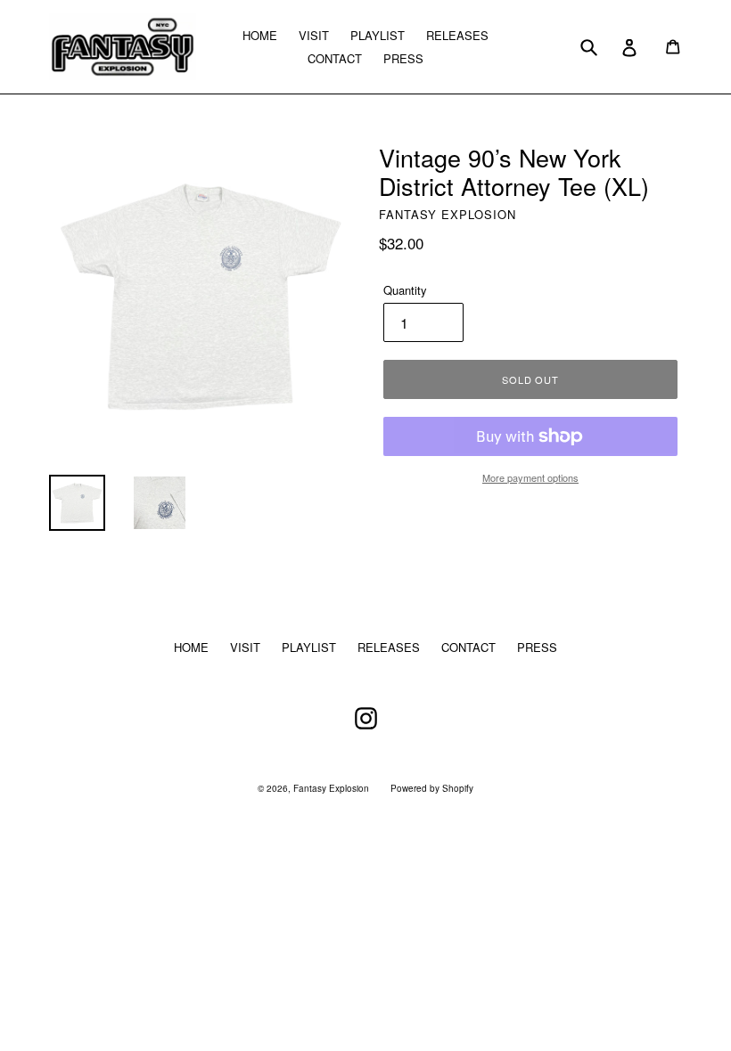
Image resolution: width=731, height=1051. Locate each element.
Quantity (405, 289)
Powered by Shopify (431, 788)
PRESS (403, 58)
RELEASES (457, 35)
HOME (259, 35)
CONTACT (335, 58)
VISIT (314, 35)
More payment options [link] (530, 477)
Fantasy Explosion (331, 788)
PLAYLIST (377, 35)
